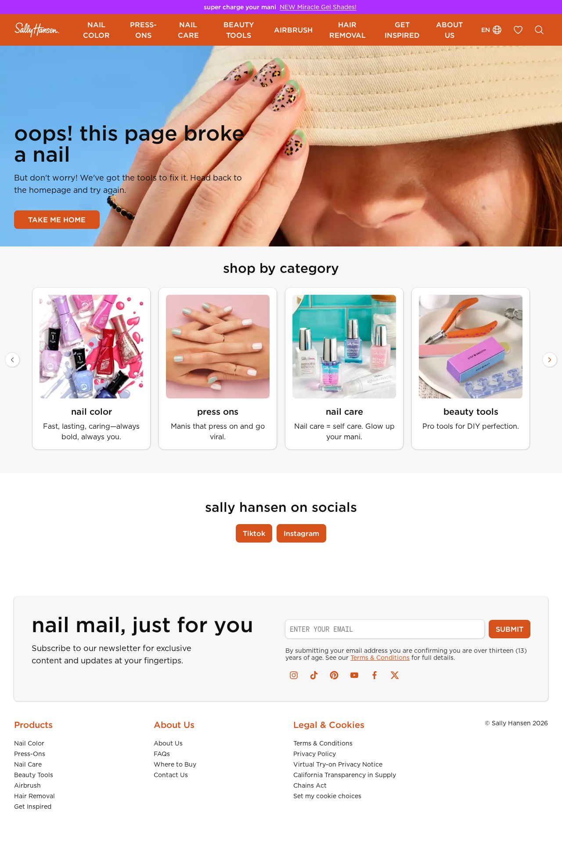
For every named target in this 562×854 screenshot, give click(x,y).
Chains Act (310, 785)
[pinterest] (334, 675)
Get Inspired (32, 806)
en (485, 30)
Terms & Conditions (380, 657)
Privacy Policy (314, 753)
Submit (509, 629)
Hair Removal (34, 796)
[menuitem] (96, 30)
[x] (394, 675)
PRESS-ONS (143, 30)
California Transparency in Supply (344, 774)
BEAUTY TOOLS (238, 30)
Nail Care (28, 764)
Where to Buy (175, 764)
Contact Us (171, 774)
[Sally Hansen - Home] (37, 30)
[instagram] (293, 675)
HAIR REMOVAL (347, 30)
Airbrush (27, 785)
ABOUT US (449, 30)
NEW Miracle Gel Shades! (318, 7)
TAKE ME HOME (57, 219)
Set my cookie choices (327, 796)
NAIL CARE (188, 30)
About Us (168, 743)
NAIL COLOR (96, 30)
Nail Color (29, 743)
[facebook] (374, 675)
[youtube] (354, 675)
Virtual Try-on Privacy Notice (337, 764)
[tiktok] (314, 675)
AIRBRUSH (293, 29)
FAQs (162, 753)
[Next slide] (550, 360)
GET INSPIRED (402, 30)
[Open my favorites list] (518, 30)
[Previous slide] (12, 360)
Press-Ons (29, 753)
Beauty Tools (33, 774)
